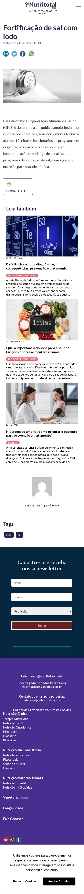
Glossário (9, 736)
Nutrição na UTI (14, 723)
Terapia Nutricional (16, 719)
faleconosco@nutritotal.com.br (42, 676)
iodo (9, 535)
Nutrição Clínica (15, 714)
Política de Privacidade (28, 710)
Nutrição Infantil (14, 783)
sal (19, 535)
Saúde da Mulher (14, 764)
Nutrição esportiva (16, 755)
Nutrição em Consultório (22, 750)
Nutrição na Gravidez (17, 787)
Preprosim (10, 731)
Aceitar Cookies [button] (59, 881)
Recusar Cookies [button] (25, 881)
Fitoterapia (11, 759)
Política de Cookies (58, 710)
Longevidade (13, 808)
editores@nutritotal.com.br (42, 700)
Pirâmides (10, 740)
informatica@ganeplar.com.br (42, 686)
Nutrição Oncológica (17, 727)
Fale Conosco (13, 819)
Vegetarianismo (15, 797)
